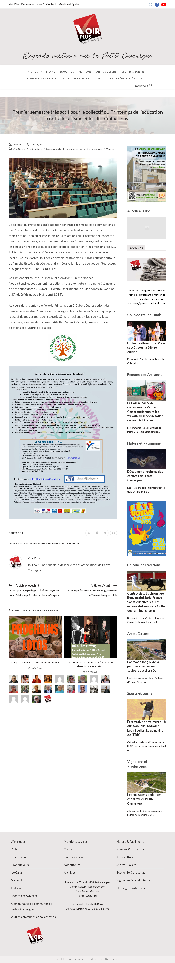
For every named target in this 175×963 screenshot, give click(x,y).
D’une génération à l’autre (133, 888)
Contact (51, 4)
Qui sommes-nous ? (76, 857)
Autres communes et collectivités (33, 917)
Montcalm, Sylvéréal (24, 896)
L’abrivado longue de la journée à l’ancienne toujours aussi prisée (143, 666)
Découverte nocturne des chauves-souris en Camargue (145, 476)
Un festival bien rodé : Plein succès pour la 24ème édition (146, 347)
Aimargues (18, 841)
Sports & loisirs (126, 865)
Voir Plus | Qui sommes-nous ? (26, 4)
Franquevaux (20, 865)
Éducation (48, 543)
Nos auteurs (72, 865)
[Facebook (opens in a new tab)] (157, 4)
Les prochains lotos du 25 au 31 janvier (35, 662)
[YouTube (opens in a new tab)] (163, 4)
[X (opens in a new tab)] (150, 4)
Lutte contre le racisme (67, 543)
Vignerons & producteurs (133, 880)
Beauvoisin (18, 857)
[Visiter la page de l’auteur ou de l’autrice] (15, 562)
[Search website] (143, 86)
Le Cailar (17, 872)
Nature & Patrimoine (130, 841)
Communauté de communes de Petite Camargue (74, 148)
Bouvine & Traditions (130, 849)
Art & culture (34, 148)
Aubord (16, 849)
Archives (70, 872)
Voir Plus (18, 144)
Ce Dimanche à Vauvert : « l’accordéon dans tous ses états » (90, 664)
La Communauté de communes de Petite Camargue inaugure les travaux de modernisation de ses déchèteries (145, 411)
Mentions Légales (68, 4)
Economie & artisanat (130, 872)
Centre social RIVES (31, 543)
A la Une (18, 148)
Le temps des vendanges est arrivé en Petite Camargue (144, 799)
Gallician (17, 888)
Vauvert (111, 148)
